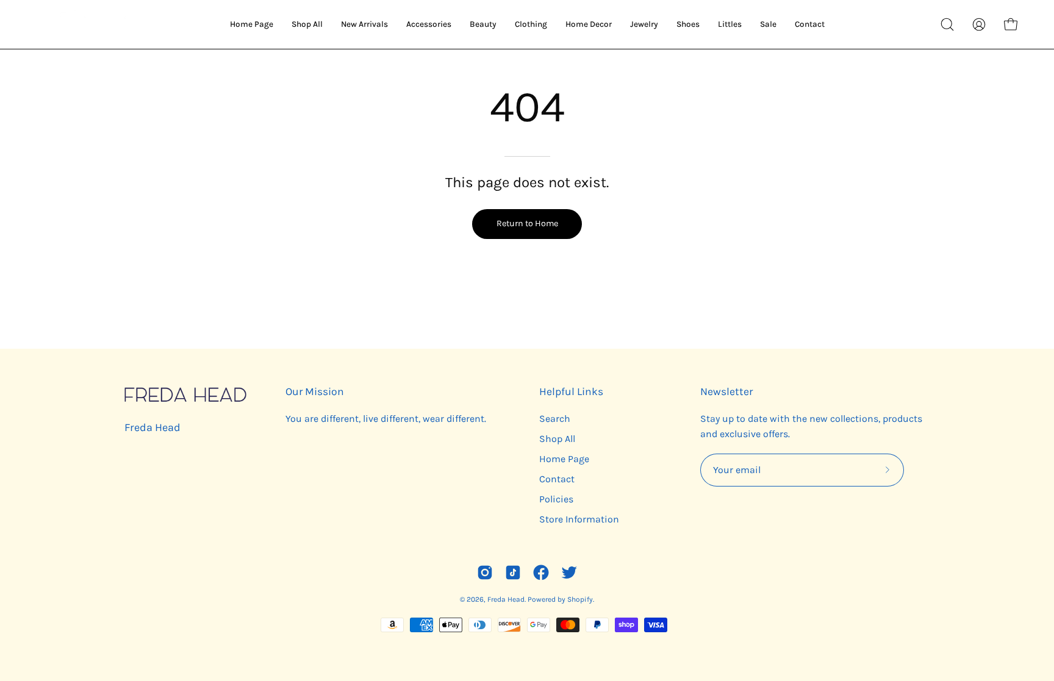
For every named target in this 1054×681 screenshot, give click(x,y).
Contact (557, 479)
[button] (947, 24)
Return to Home (527, 223)
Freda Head (152, 427)
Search (554, 418)
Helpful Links (571, 391)
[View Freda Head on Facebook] (541, 572)
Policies (556, 499)
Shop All (557, 438)
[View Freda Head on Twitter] (569, 572)
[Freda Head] (91, 24)
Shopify (580, 599)
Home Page (564, 459)
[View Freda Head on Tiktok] (513, 572)
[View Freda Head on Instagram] (485, 572)
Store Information (579, 519)
